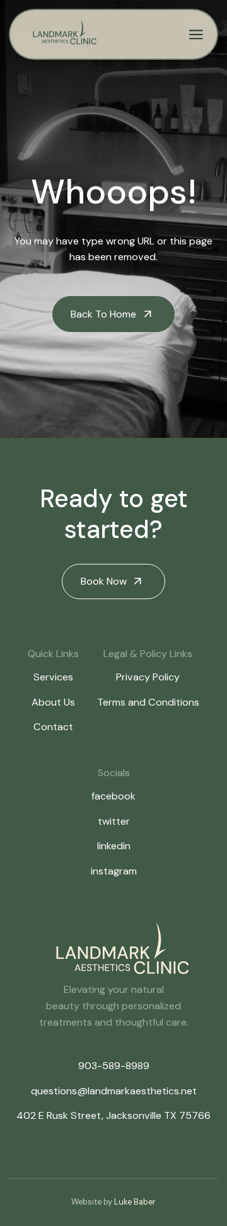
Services (53, 677)
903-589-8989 (113, 1065)
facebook (113, 796)
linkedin (114, 845)
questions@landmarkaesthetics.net (114, 1090)
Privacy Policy (148, 677)
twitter (114, 821)
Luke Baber (135, 1202)
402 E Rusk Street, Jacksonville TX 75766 (113, 1115)
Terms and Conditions (148, 702)
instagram (114, 871)
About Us (53, 702)
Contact (53, 726)
